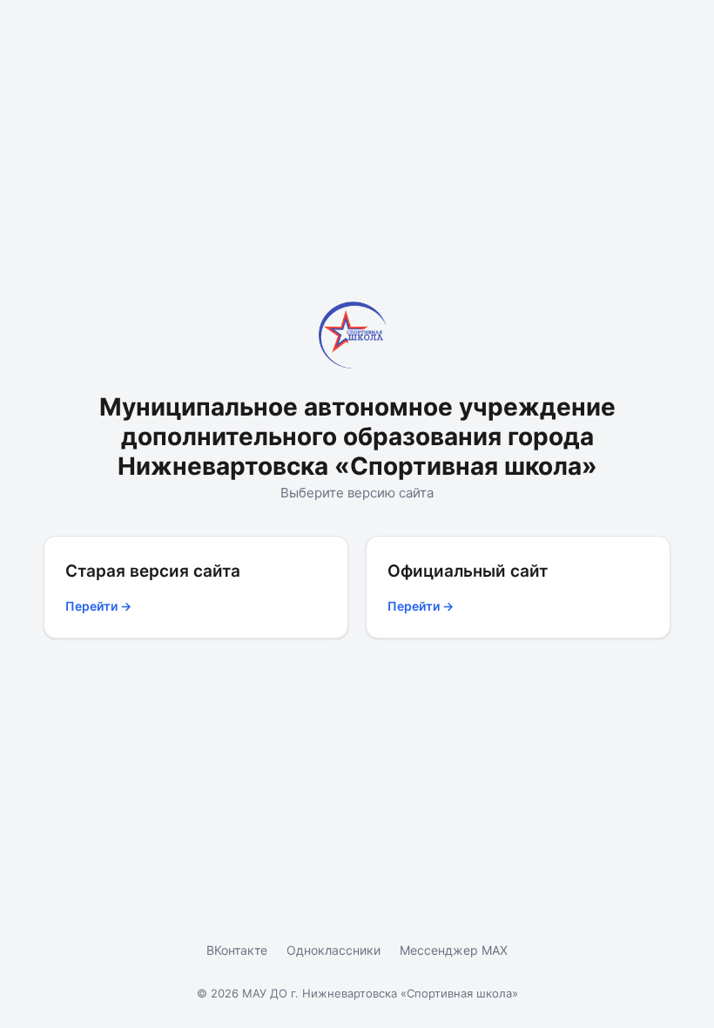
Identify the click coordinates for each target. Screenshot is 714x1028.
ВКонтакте (236, 950)
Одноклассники (333, 950)
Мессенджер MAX (454, 950)
